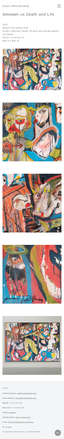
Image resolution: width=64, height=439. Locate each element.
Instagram (12, 412)
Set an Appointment (23, 417)
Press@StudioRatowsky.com (25, 398)
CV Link (8, 427)
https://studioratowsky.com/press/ (21, 422)
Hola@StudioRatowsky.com (27, 393)
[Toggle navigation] (59, 6)
